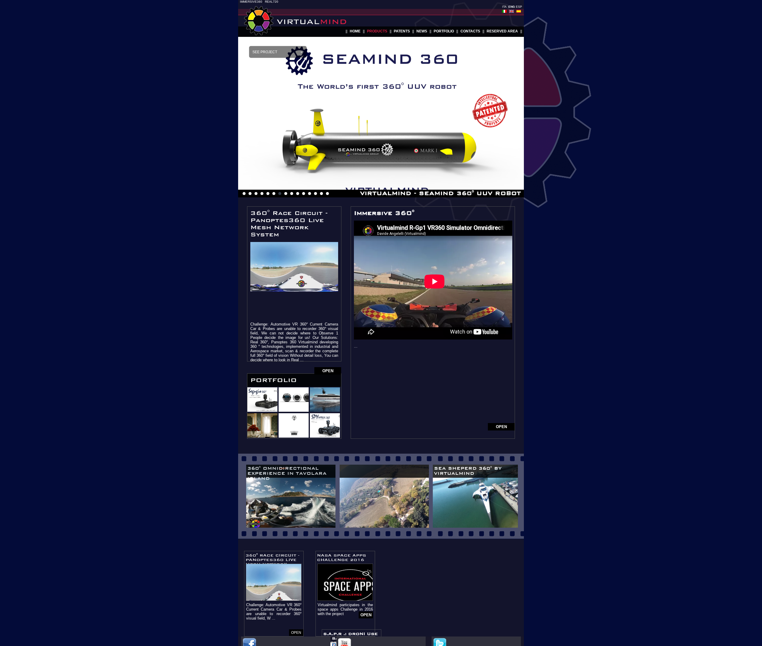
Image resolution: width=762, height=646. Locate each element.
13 (315, 193)
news (421, 31)
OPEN (327, 371)
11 (303, 193)
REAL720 (271, 1)
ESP (519, 6)
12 (309, 193)
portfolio (444, 31)
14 (321, 193)
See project (264, 52)
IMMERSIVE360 (251, 1)
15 (327, 193)
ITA (504, 6)
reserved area (502, 31)
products (377, 31)
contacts (470, 31)
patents (402, 31)
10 (297, 193)
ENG (511, 6)
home (355, 31)
